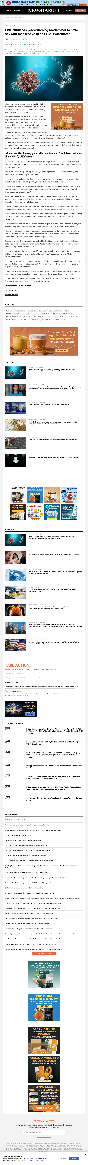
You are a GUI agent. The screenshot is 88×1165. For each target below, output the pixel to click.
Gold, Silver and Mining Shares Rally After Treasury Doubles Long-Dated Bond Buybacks (32, 918)
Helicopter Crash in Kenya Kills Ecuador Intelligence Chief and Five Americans (28, 929)
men (10, 51)
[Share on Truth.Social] (29, 44)
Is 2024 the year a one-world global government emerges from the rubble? (54, 457)
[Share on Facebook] (11, 44)
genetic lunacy (44, 313)
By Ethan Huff (10, 39)
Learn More (62, 1158)
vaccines (25, 53)
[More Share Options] (38, 44)
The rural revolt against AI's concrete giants (18, 835)
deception (71, 50)
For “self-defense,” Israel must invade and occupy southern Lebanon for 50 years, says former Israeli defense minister (54, 423)
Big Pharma (13, 25)
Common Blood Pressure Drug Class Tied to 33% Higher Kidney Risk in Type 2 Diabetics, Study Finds (36, 878)
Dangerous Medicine (61, 50)
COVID (52, 50)
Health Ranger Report (13, 724)
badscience (27, 50)
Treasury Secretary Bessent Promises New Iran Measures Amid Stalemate (27, 924)
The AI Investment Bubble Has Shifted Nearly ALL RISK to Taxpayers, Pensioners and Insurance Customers (54, 777)
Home (6, 25)
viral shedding (33, 53)
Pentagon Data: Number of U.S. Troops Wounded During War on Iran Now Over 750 (30, 944)
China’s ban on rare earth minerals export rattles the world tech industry (53, 439)
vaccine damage (73, 51)
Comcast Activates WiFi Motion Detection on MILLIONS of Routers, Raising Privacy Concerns (33, 949)
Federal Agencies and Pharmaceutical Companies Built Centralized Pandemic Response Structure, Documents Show (41, 934)
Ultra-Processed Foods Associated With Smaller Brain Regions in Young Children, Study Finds (34, 939)
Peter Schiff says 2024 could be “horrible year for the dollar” (49, 404)
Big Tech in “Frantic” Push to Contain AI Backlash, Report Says (24, 888)
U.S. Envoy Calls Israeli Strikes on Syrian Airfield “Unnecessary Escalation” (27, 850)
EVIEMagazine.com (12, 290)
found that (31, 145)
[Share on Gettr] (34, 44)
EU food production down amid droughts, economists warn (23, 840)
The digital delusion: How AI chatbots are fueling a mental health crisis (26, 855)
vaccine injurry (9, 53)
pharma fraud (50, 51)
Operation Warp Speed (32, 51)
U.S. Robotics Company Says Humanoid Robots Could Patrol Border (26, 845)
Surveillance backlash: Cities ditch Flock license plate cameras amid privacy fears (30, 893)
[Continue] (63, 1132)
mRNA (23, 51)
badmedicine (19, 50)
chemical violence (44, 50)
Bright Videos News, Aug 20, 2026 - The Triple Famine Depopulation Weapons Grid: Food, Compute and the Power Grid (53, 788)
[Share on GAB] (25, 44)
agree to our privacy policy (33, 1161)
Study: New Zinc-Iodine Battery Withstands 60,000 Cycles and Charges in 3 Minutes (30, 883)
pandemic (42, 51)
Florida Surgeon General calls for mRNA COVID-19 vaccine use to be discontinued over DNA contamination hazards (52, 370)
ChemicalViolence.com (41, 281)
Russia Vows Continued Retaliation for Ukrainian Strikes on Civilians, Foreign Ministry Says (33, 830)
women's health (42, 53)
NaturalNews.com (11, 295)
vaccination (63, 51)
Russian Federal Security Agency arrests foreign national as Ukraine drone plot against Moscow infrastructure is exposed (42, 898)
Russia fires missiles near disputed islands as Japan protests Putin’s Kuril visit (29, 825)
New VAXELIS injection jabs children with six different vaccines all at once (54, 554)
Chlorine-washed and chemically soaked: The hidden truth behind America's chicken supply (33, 903)
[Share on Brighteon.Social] (7, 44)
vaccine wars (18, 53)
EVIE (75, 50)
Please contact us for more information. (17, 695)
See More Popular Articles (44, 954)
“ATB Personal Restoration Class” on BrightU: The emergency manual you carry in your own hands (35, 908)
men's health (16, 51)
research (57, 51)
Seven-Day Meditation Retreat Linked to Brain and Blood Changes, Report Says (29, 913)
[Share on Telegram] (20, 44)
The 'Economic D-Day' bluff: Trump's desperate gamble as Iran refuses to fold (29, 861)
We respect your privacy (44, 1137)
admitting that (38, 104)
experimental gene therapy (21, 182)
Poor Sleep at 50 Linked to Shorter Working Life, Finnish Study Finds (26, 873)
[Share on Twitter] (16, 44)
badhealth (12, 50)
